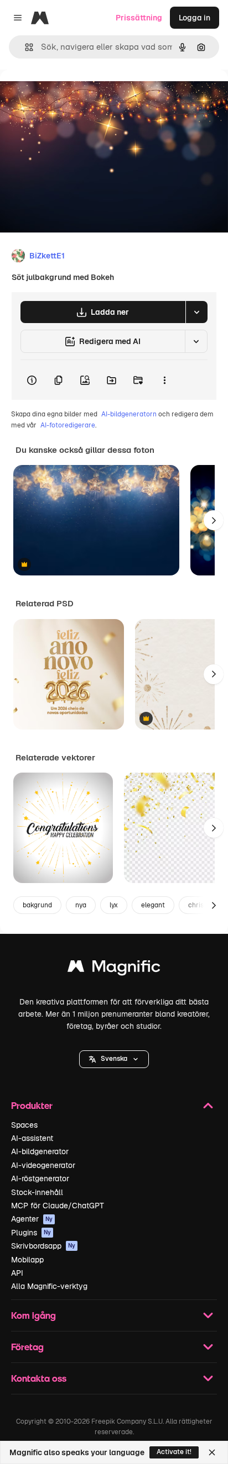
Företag (27, 1346)
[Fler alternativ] (164, 380)
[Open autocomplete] (24, 47)
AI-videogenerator (43, 1165)
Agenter (32, 1219)
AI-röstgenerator (40, 1178)
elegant (153, 905)
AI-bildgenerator (40, 1151)
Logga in (194, 18)
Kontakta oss (38, 1378)
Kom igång (33, 1315)
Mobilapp (27, 1260)
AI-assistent (32, 1138)
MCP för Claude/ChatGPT (57, 1206)
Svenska (114, 1058)
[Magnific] (114, 968)
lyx (114, 905)
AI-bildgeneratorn (129, 414)
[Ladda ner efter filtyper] (196, 312)
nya (80, 905)
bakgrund (37, 905)
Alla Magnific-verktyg (49, 1286)
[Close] (212, 1452)
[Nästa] (214, 520)
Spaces (24, 1125)
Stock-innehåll (37, 1192)
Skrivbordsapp (43, 1246)
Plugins (31, 1233)
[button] (114, 1059)
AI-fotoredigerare (67, 425)
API (17, 1273)
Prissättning (139, 18)
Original (70, 94)
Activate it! (174, 1451)
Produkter (32, 1105)
